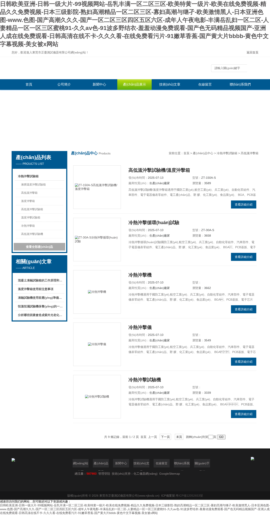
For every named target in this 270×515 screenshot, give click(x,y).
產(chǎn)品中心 (203, 153)
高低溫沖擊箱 (29, 192)
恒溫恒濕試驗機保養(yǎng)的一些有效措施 (41, 306)
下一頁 (165, 437)
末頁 (179, 437)
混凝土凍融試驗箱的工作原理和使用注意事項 (41, 280)
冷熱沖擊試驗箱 (28, 176)
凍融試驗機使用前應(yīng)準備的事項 (41, 297)
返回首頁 (252, 52)
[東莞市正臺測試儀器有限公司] (75, 68)
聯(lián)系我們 (240, 84)
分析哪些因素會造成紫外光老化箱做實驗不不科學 (41, 315)
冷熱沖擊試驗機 (144, 379)
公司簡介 (64, 84)
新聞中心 (99, 84)
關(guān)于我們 (202, 464)
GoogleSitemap (169, 473)
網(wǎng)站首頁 (80, 464)
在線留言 (205, 84)
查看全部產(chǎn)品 (39, 246)
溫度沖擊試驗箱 (30, 217)
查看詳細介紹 (243, 204)
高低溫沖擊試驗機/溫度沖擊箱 (159, 170)
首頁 (29, 84)
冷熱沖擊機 (140, 275)
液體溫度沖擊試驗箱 (33, 184)
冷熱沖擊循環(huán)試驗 (153, 222)
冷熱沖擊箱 (28, 225)
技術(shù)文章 (169, 84)
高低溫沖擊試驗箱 (32, 209)
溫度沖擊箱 (28, 201)
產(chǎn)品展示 (134, 84)
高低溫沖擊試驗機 (32, 234)
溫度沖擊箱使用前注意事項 (35, 289)
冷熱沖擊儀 (140, 327)
